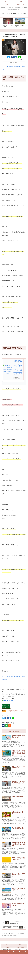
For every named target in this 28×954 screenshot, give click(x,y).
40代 (17, 710)
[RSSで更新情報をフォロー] (9, 725)
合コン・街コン (20, 947)
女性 (21, 710)
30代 (13, 710)
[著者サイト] (3, 725)
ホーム (7, 944)
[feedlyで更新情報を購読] (6, 725)
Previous (1, 23)
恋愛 (8, 947)
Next (27, 23)
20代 (8, 710)
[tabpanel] (8, 23)
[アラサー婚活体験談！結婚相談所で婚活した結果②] (15, 57)
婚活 (4, 710)
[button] (25, 592)
